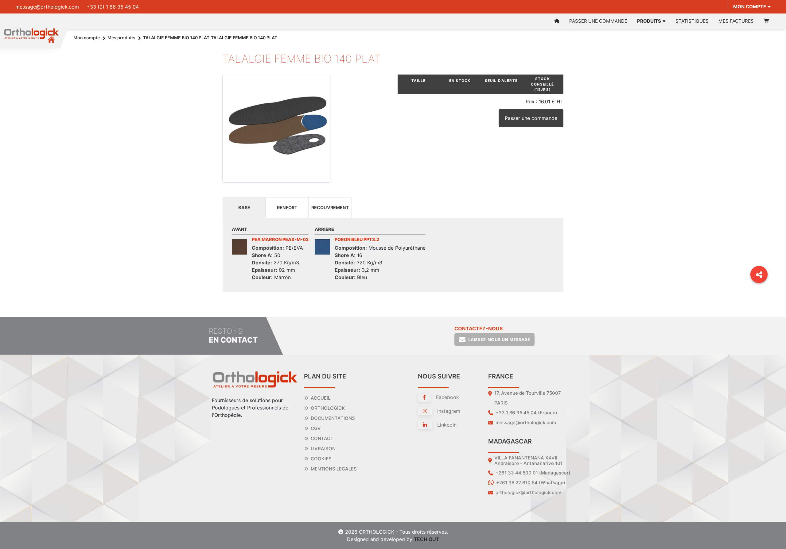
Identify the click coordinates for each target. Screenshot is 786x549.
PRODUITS (649, 21)
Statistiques (692, 21)
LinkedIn (446, 425)
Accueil (320, 398)
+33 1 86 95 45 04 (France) (526, 413)
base (244, 207)
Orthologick (328, 408)
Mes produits (121, 37)
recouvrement (330, 207)
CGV (316, 428)
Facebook (446, 397)
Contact (322, 438)
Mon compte (749, 7)
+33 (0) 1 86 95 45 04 (113, 7)
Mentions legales (334, 469)
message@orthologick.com (47, 7)
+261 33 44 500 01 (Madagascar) (533, 473)
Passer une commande (598, 21)
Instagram (448, 411)
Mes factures (736, 21)
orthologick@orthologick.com (528, 492)
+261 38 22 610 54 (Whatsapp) (530, 483)
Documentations (333, 418)
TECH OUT (426, 539)
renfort (287, 207)
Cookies (321, 459)
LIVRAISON (323, 448)
